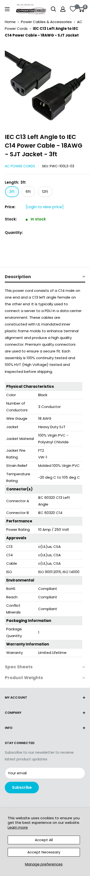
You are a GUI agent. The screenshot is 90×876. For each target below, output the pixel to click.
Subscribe (22, 787)
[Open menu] (7, 9)
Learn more (18, 827)
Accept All (44, 839)
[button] (45, 277)
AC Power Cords (20, 166)
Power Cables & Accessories (46, 21)
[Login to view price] (45, 207)
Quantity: (14, 232)
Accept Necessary (43, 852)
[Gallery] (45, 84)
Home (10, 21)
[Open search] (53, 9)
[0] (81, 9)
